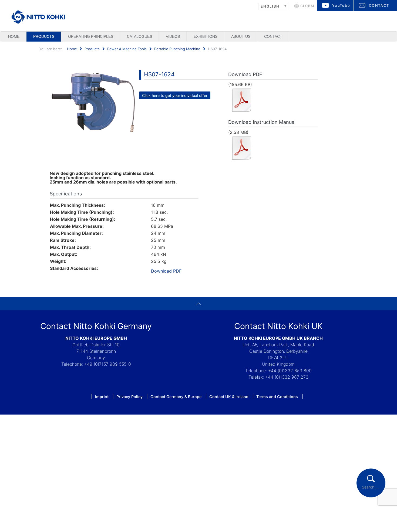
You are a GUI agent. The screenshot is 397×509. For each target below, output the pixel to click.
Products (43, 36)
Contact (273, 36)
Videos (173, 36)
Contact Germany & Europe (175, 396)
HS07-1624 (159, 74)
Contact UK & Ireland (228, 396)
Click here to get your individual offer (174, 95)
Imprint (102, 396)
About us (240, 36)
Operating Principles (90, 36)
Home (13, 36)
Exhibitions (205, 36)
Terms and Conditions (277, 396)
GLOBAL (307, 6)
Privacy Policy (129, 396)
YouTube (341, 5)
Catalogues (139, 36)
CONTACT (379, 5)
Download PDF (166, 271)
